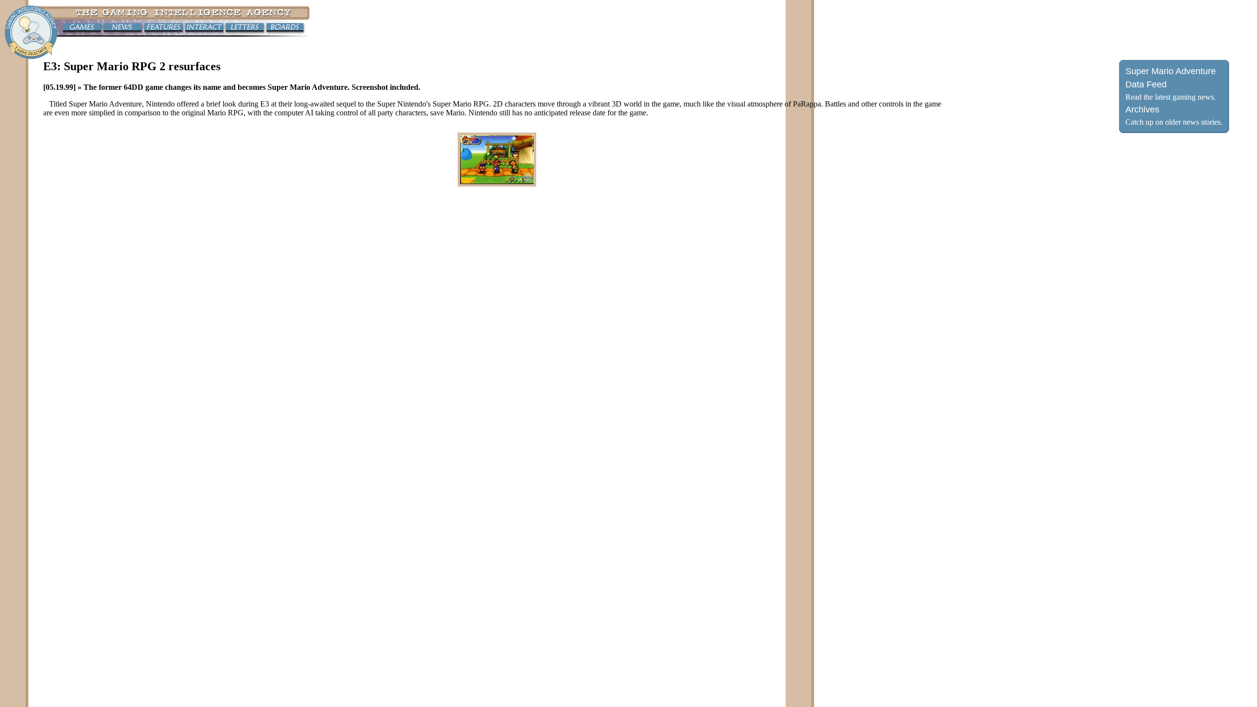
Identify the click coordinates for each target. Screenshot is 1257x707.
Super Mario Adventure (1170, 71)
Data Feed (1146, 84)
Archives (1142, 109)
